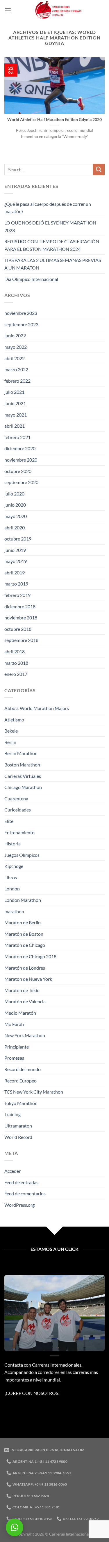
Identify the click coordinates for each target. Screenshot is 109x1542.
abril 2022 (14, 358)
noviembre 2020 (20, 459)
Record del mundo (22, 1069)
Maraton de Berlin (22, 922)
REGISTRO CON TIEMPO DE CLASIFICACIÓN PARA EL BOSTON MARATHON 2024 (51, 245)
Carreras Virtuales (22, 776)
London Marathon (22, 900)
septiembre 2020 (21, 482)
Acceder (12, 1171)
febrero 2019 (17, 595)
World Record (18, 1137)
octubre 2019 (17, 538)
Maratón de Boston (23, 934)
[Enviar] (99, 169)
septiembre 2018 (21, 640)
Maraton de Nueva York (28, 979)
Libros (10, 877)
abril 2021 (14, 426)
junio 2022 (15, 335)
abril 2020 (14, 527)
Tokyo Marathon (20, 1103)
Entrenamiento (19, 832)
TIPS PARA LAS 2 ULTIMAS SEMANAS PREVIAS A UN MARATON (52, 263)
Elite (8, 821)
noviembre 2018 (20, 617)
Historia (12, 843)
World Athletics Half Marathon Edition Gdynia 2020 (54, 119)
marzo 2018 (16, 663)
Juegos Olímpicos (22, 855)
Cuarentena (16, 798)
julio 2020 (14, 493)
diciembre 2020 (19, 448)
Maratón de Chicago (24, 945)
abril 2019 (14, 572)
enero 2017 (15, 674)
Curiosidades (17, 809)
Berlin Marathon (20, 753)
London (12, 888)
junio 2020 (15, 504)
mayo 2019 (15, 561)
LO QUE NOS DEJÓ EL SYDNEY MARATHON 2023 (50, 226)
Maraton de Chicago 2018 (30, 956)
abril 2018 (14, 651)
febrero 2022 (17, 381)
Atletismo (14, 719)
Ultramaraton (18, 1125)
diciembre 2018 (19, 606)
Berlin (10, 742)
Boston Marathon (22, 764)
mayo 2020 (15, 516)
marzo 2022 (16, 369)
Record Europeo (20, 1080)
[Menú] (7, 10)
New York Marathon (24, 1035)
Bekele (11, 730)
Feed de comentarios (25, 1193)
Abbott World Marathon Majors (36, 708)
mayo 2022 (15, 347)
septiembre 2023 (21, 324)
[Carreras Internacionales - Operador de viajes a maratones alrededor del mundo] (58, 10)
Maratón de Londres (24, 968)
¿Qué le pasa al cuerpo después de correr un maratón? (47, 207)
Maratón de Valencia (25, 1001)
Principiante (16, 1046)
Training (12, 1114)
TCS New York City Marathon (33, 1091)
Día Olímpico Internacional (31, 279)
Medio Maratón (20, 1013)
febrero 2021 (17, 437)
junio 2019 (15, 550)
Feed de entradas (21, 1182)
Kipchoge (13, 866)
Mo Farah (14, 1024)
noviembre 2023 (20, 313)
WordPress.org (19, 1205)
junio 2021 (15, 403)
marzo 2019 (16, 583)
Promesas (14, 1058)
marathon (14, 911)
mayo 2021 (15, 414)
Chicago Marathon (23, 787)
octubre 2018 (17, 629)
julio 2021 (14, 392)
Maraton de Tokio (22, 990)
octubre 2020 (17, 471)
